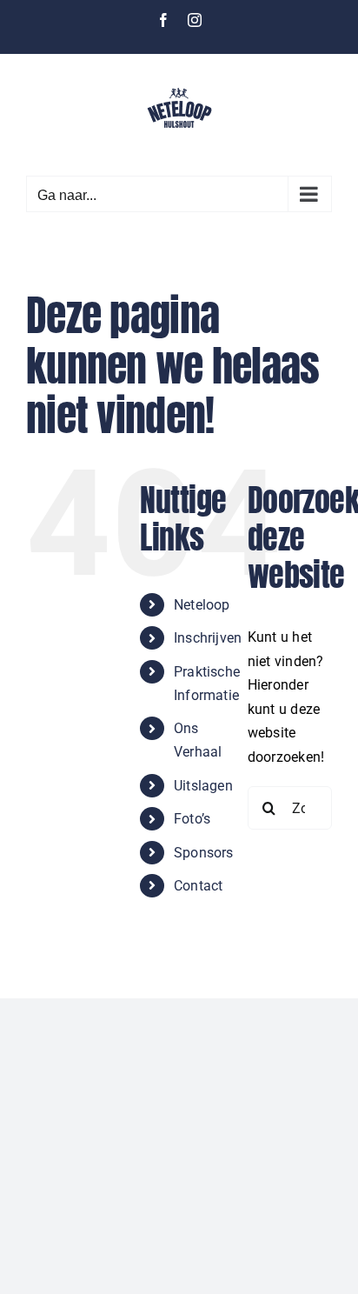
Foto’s (192, 818)
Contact (198, 885)
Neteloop (202, 605)
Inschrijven (208, 638)
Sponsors (204, 852)
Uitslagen (203, 785)
